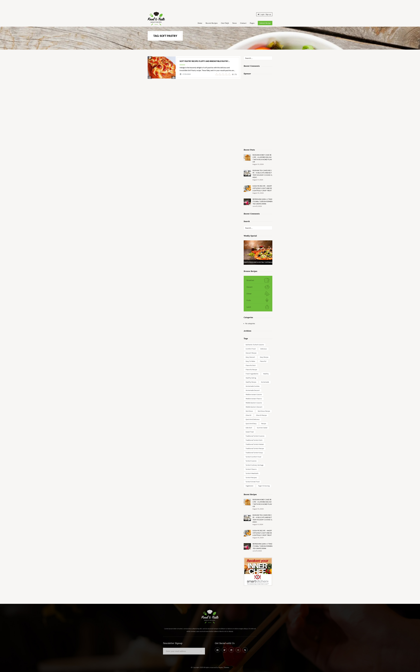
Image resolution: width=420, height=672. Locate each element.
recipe (263, 424)
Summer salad (262, 428)
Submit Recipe (265, 23)
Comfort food (251, 349)
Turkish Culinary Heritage (254, 465)
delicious (263, 349)
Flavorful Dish (251, 365)
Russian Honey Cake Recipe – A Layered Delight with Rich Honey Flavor (262, 158)
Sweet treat (250, 432)
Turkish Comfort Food (253, 457)
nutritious (249, 411)
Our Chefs (225, 23)
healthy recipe (251, 382)
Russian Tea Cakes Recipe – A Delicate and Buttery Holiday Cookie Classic (262, 173)
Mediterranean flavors (254, 399)
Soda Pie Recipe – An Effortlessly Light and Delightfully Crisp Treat (262, 188)
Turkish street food (252, 482)
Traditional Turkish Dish (254, 440)
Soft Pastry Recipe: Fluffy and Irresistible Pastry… (205, 61)
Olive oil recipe (261, 415)
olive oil (248, 415)
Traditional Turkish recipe (255, 448)
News (234, 23)
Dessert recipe (251, 353)
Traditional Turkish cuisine (255, 436)
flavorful (263, 361)
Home (200, 23)
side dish (249, 428)
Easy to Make (250, 361)
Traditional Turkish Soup (254, 453)
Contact (243, 23)
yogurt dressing (264, 486)
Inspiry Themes (223, 667)
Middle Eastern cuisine (254, 403)
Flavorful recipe (251, 370)
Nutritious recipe (264, 411)
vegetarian (249, 486)
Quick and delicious (253, 419)
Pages (252, 23)
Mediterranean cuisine (254, 394)
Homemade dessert (253, 390)
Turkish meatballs (252, 473)
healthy (266, 374)
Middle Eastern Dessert (254, 407)
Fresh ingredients (252, 374)
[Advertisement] (210, 5)
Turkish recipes (251, 477)
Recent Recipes (212, 23)
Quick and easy (251, 424)
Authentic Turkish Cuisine (255, 345)
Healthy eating (251, 378)
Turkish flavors (251, 469)
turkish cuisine (251, 461)
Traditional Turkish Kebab (255, 444)
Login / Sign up (265, 14)
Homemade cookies (253, 386)
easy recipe (264, 357)
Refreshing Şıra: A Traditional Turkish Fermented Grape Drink (262, 201)
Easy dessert (250, 357)
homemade (265, 382)
